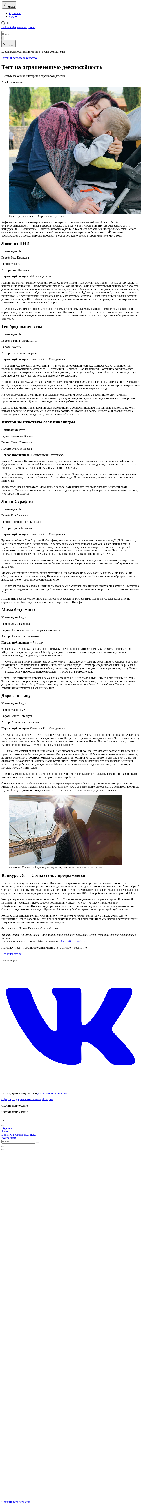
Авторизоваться (11, 953)
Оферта (6, 1099)
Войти (5, 27)
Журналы (15, 13)
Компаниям (33, 1099)
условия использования (52, 1093)
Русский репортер (12, 57)
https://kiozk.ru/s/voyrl (73, 941)
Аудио (13, 16)
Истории (47, 1099)
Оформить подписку (23, 27)
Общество (30, 57)
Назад (11, 6)
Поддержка (19, 1099)
